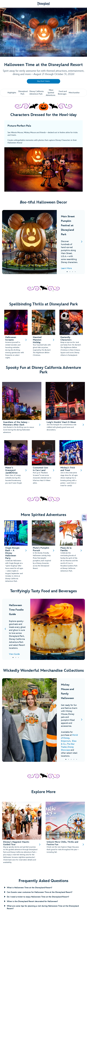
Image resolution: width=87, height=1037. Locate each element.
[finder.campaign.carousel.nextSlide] (82, 242)
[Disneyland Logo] (43, 3)
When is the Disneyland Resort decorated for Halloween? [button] (32, 901)
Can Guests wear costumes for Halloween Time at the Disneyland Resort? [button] (39, 892)
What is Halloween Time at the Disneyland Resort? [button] (29, 888)
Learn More (66, 268)
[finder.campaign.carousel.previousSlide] (5, 242)
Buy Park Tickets (43, 81)
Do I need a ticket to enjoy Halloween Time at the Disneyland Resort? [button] (38, 897)
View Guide (14, 654)
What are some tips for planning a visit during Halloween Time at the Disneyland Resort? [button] (43, 907)
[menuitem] (84, 516)
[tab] (43, 242)
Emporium (66, 741)
